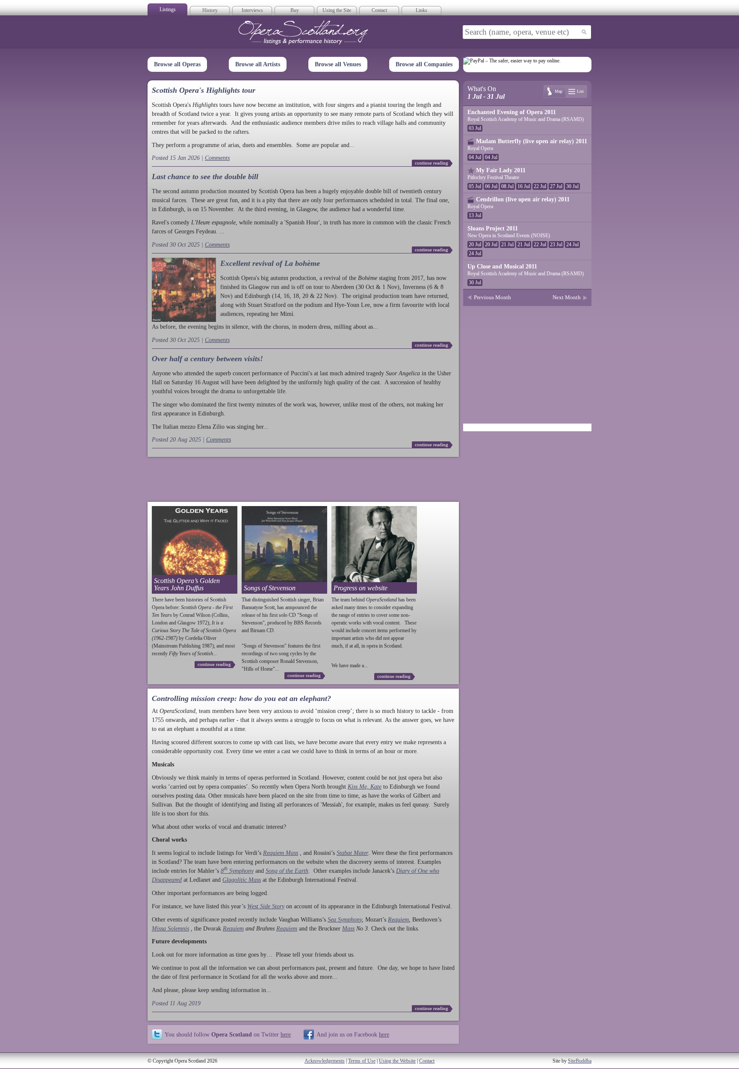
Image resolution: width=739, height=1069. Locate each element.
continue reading (431, 162)
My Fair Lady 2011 (501, 170)
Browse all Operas (177, 64)
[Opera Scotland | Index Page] (303, 32)
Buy (294, 10)
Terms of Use (361, 1061)
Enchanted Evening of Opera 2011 (511, 112)
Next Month (567, 297)
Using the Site (336, 10)
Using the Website (397, 1061)
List (580, 91)
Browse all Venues (338, 64)
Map (558, 91)
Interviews (252, 10)
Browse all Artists (257, 64)
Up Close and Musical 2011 (502, 266)
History (210, 10)
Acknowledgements (324, 1061)
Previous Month (492, 297)
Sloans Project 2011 (492, 228)
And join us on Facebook (352, 1034)
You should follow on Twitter (228, 1034)
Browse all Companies (424, 64)
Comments (217, 158)
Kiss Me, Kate (364, 786)
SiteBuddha (579, 1061)
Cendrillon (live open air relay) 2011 (523, 199)
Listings (168, 9)
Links (421, 10)
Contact (379, 10)
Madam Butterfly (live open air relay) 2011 (531, 141)
